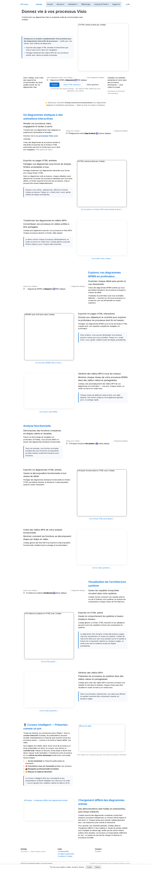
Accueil (50, 4)
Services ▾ (60, 4)
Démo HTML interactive (72, 85)
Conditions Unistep (65, 856)
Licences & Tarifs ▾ (101, 4)
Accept (89, 867)
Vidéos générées (92, 85)
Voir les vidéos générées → (102, 568)
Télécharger (85, 4)
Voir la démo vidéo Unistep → (102, 258)
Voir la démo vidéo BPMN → (49, 412)
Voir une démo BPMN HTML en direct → (49, 363)
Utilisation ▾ (72, 4)
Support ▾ (116, 4)
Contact (98, 851)
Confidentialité (63, 851)
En (129, 4)
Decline (97, 867)
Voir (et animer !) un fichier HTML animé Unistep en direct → (102, 209)
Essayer (54, 85)
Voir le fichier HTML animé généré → (102, 519)
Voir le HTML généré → (49, 661)
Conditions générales (66, 854)
